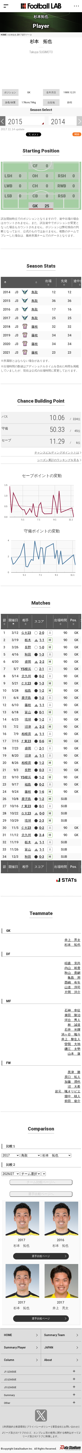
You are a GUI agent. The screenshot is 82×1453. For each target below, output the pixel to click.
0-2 (41, 676)
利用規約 (9, 1426)
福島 (28, 690)
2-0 (41, 633)
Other (7, 1403)
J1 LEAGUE (10, 1371)
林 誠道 (74, 1025)
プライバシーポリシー (39, 1426)
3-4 (41, 835)
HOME (4, 35)
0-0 (41, 813)
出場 (48, 281)
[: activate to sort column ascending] (13, 282)
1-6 (41, 792)
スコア (39, 621)
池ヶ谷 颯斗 (70, 1034)
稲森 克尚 (72, 963)
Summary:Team (54, 1335)
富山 (28, 712)
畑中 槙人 (72, 1096)
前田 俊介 (72, 1101)
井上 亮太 (72, 940)
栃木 (28, 640)
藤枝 (34, 327)
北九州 (26, 676)
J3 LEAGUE (10, 1387)
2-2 (41, 662)
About (48, 1360)
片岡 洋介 (72, 992)
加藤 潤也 (72, 1082)
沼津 (28, 727)
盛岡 (28, 662)
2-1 (41, 669)
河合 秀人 (72, 1020)
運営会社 (57, 1426)
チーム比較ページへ (41, 1182)
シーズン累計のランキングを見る (58, 460)
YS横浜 (26, 669)
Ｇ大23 (26, 633)
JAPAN (48, 1347)
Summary (9, 1395)
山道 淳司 (72, 987)
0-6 (41, 741)
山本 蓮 (74, 1054)
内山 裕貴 (72, 968)
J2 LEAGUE (10, 1379)
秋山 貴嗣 (72, 973)
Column (9, 1360)
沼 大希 (74, 1086)
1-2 (41, 690)
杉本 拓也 (72, 945)
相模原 (26, 734)
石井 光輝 (72, 1030)
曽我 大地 (72, 1044)
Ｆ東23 (26, 741)
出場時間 (60, 620)
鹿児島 (26, 698)
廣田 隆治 (72, 1015)
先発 (64, 281)
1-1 (41, 640)
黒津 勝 (74, 1072)
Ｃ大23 (26, 683)
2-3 (41, 820)
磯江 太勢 (72, 1049)
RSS (76, 134)
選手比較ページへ (41, 1194)
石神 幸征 (72, 1010)
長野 (28, 647)
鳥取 (34, 292)
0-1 (41, 712)
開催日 (13, 620)
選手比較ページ (41, 1256)
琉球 (28, 719)
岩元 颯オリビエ (67, 1091)
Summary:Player (15, 1347)
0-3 (41, 770)
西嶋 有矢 (72, 982)
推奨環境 (20, 1426)
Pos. (73, 620)
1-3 (41, 654)
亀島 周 (74, 978)
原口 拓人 (72, 1077)
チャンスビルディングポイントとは (56, 452)
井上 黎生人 (70, 1039)
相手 (25, 620)
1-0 (41, 647)
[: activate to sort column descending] (5, 282)
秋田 (28, 654)
